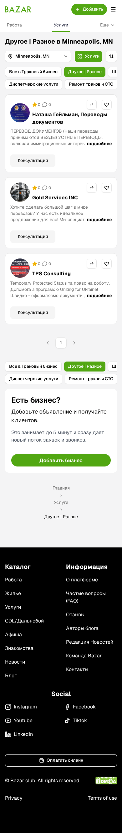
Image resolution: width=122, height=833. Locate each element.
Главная (61, 488)
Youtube (23, 720)
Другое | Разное (85, 71)
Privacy (14, 798)
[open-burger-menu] (113, 9)
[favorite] (107, 105)
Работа (14, 25)
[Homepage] (18, 9)
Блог (11, 675)
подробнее (99, 143)
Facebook (84, 706)
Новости (15, 662)
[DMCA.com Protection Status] (106, 780)
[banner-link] (61, 431)
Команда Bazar (84, 655)
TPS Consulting (51, 273)
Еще (104, 25)
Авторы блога (82, 628)
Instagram (25, 706)
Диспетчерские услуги (33, 84)
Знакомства (19, 648)
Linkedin (23, 734)
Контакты (77, 669)
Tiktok (80, 720)
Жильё (13, 593)
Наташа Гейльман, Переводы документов (69, 118)
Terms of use (102, 798)
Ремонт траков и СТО (91, 84)
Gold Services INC (55, 197)
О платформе (82, 579)
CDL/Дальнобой (24, 621)
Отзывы (75, 614)
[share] (92, 105)
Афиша (13, 634)
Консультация (33, 160)
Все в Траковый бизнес (33, 71)
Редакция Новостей (89, 642)
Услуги (61, 25)
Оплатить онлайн (65, 760)
